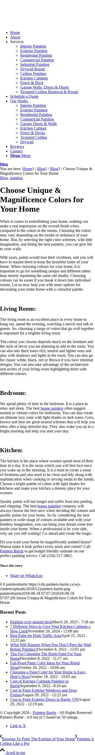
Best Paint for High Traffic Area (35, 635)
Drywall (26, 142)
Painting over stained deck (31, 622)
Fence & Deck (32, 83)
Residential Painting (36, 55)
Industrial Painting (34, 64)
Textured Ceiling (33, 137)
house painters (52, 408)
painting (16, 178)
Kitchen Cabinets (34, 78)
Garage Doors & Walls (38, 124)
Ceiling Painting (33, 73)
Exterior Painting (33, 51)
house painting (49, 506)
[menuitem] (52, 32)
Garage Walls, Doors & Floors (44, 87)
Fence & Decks (32, 133)
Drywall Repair (32, 69)
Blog (4, 164)
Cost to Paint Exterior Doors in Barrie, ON (44, 699)
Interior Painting (33, 46)
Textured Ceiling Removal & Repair (49, 92)
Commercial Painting (37, 60)
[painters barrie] (38, 24)
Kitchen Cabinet (33, 128)
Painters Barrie (12, 551)
